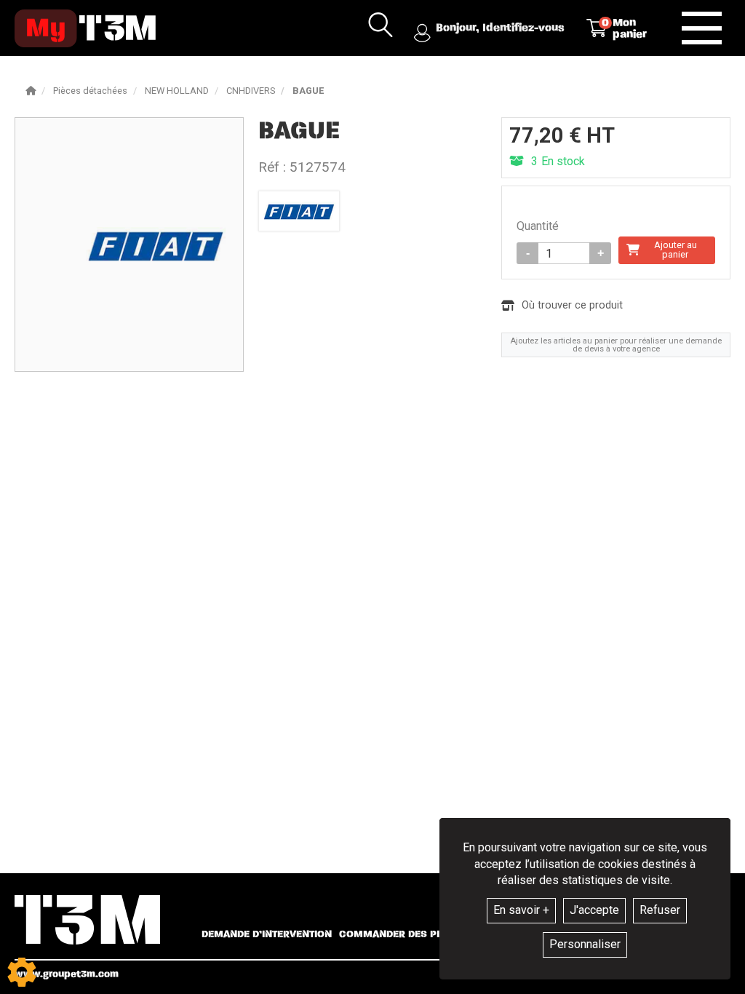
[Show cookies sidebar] (21, 972)
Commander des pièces (402, 934)
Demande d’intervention (267, 934)
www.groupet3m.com (67, 974)
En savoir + (521, 910)
